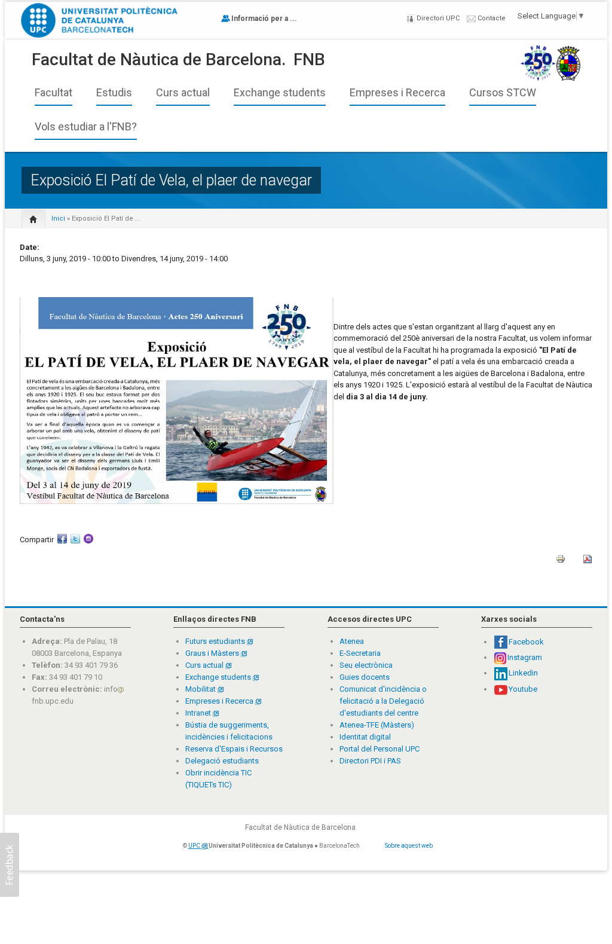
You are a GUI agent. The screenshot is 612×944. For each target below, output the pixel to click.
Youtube (523, 689)
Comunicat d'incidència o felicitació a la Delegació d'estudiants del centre (383, 701)
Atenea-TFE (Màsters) (376, 724)
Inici (58, 218)
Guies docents (364, 677)
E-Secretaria (360, 653)
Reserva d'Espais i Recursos (234, 748)
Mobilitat (200, 689)
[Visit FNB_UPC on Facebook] (62, 542)
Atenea (351, 641)
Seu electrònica (366, 665)
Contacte (491, 18)
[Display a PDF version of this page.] (587, 562)
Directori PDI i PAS (370, 760)
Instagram (524, 657)
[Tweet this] (75, 542)
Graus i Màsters (213, 653)
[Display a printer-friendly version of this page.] (560, 562)
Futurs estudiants (216, 641)
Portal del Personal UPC (379, 748)
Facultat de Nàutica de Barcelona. (159, 59)
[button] (9, 865)
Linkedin (523, 672)
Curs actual (183, 93)
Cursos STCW (502, 93)
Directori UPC (437, 18)
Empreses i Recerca (397, 93)
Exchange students (280, 93)
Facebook (526, 641)
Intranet (199, 712)
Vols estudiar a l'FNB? (86, 127)
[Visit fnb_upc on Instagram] (88, 542)
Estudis (114, 93)
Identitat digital (365, 736)
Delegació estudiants (222, 760)
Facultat (53, 93)
